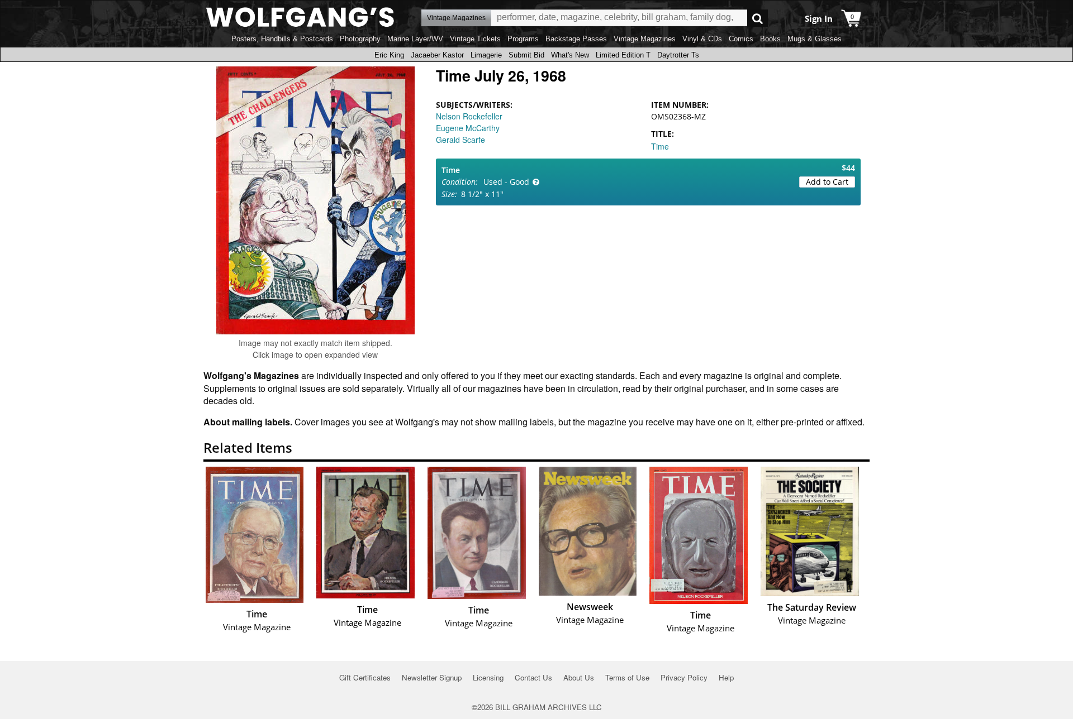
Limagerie (486, 55)
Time (660, 146)
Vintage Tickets (475, 39)
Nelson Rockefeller (469, 116)
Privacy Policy (684, 677)
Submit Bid (526, 55)
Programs (523, 39)
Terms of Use (627, 677)
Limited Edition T (623, 55)
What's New (570, 55)
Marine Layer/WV (415, 39)
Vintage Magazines (645, 39)
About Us (578, 677)
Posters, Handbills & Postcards (282, 39)
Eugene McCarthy (468, 127)
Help (726, 677)
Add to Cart (827, 181)
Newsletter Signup (432, 677)
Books (770, 39)
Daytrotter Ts (678, 55)
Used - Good (506, 181)
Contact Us (533, 677)
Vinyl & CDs (702, 39)
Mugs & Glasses (814, 39)
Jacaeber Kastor (437, 55)
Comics (741, 39)
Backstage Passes (576, 39)
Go (757, 18)
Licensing (488, 677)
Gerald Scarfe (460, 139)
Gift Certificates (365, 677)
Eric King (389, 55)
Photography (360, 39)
